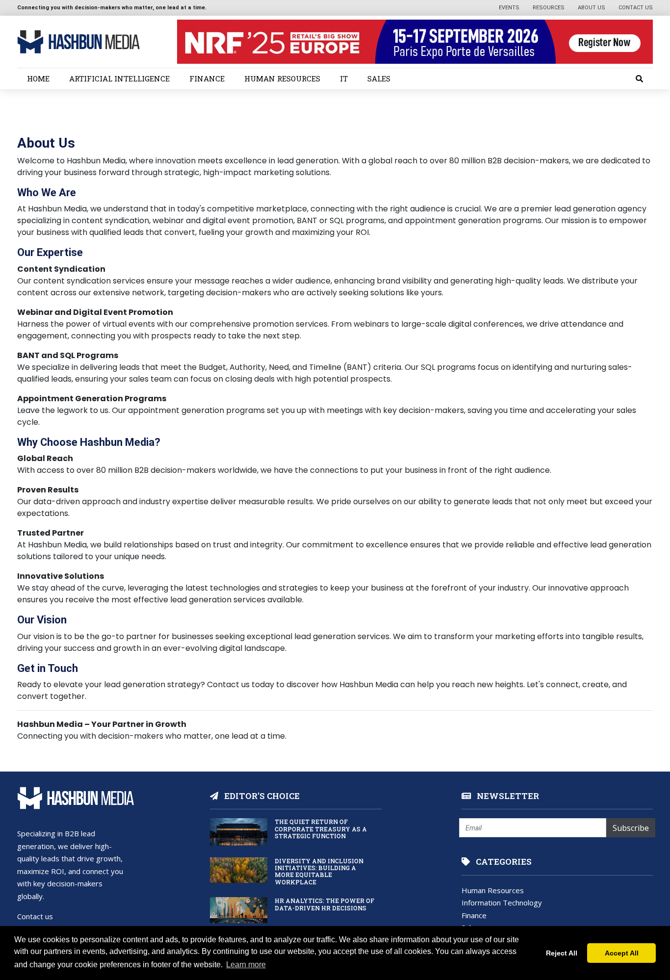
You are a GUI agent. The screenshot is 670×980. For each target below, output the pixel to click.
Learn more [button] (246, 964)
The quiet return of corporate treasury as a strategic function (321, 829)
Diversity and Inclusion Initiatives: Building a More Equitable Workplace (319, 871)
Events (510, 7)
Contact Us (635, 7)
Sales (378, 78)
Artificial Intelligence (119, 78)
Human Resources (282, 78)
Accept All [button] (622, 953)
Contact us (35, 916)
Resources (549, 7)
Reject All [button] (561, 953)
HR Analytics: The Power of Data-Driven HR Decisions (324, 904)
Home (38, 78)
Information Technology (502, 902)
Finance (207, 78)
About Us (592, 7)
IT (344, 78)
